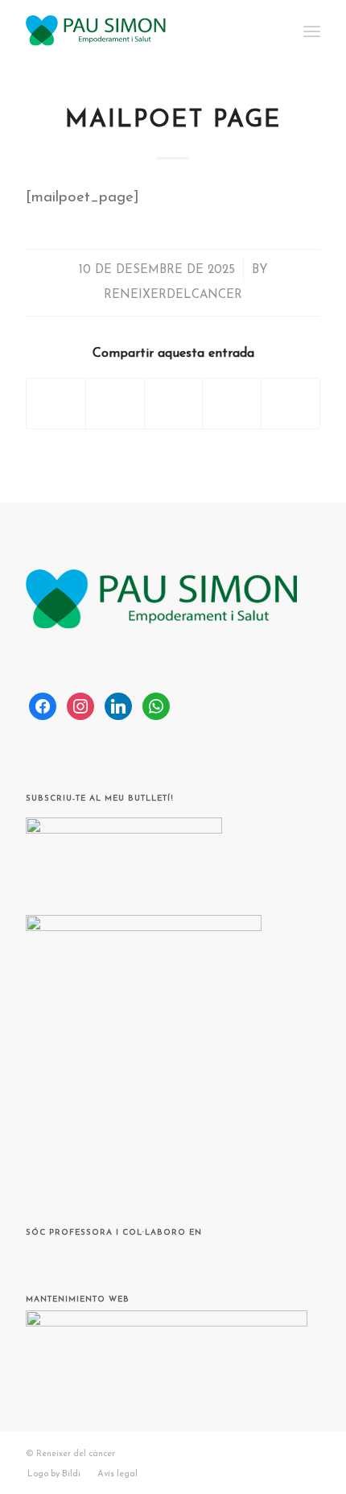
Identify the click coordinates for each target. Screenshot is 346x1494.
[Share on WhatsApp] (174, 403)
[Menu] (311, 32)
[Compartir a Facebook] (56, 403)
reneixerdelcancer (173, 295)
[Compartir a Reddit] (290, 403)
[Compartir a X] (115, 403)
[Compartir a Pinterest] (232, 403)
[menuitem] (311, 32)
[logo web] (143, 32)
